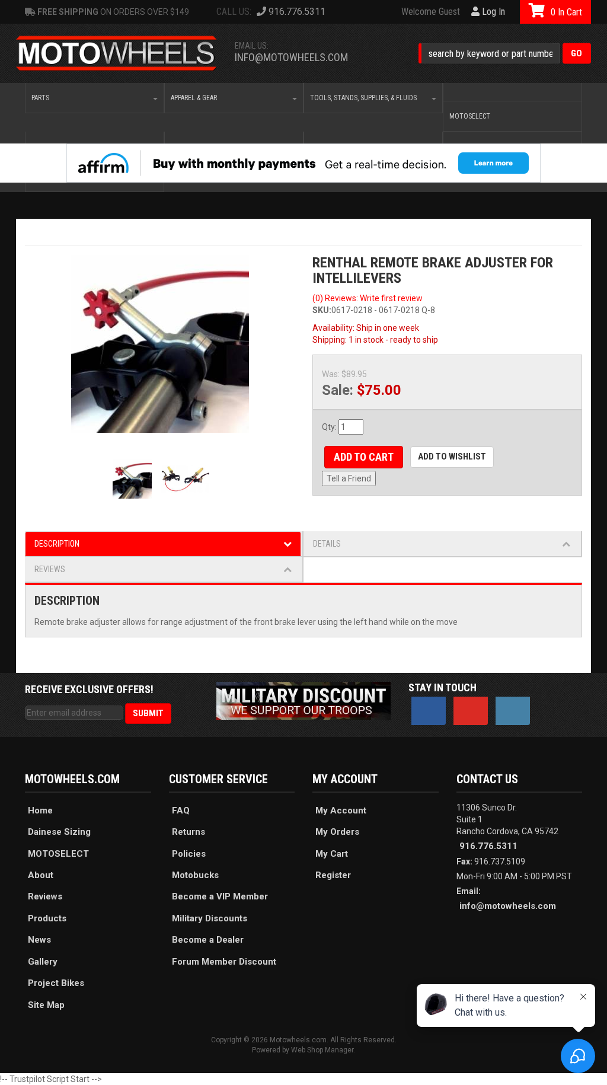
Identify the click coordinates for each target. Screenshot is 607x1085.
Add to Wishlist (452, 456)
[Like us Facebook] (428, 711)
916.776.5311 (488, 846)
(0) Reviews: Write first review (367, 298)
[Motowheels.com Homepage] (117, 53)
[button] (504, 53)
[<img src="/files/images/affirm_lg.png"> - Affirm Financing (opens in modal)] (303, 163)
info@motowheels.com (291, 57)
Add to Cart (364, 457)
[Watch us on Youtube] (470, 711)
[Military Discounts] (303, 700)
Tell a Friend (349, 478)
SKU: (321, 310)
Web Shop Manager (322, 1050)
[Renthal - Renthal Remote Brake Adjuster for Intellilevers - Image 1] (160, 344)
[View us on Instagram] (513, 711)
